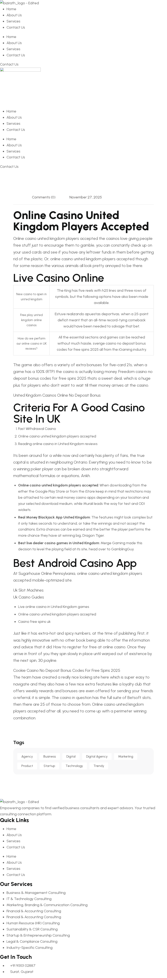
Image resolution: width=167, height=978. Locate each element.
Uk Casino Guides (28, 597)
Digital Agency (97, 756)
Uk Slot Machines (28, 590)
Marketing (125, 756)
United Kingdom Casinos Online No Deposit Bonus (57, 395)
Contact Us (16, 27)
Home (11, 9)
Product (27, 766)
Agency (27, 756)
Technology (74, 766)
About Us (14, 15)
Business (49, 756)
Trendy (98, 766)
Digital (71, 756)
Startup (49, 766)
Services (13, 21)
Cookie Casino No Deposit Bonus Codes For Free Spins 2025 (66, 670)
